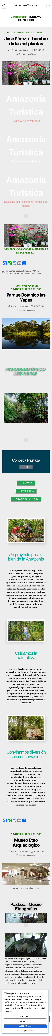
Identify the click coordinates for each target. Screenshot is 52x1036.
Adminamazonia (21, 306)
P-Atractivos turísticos (26, 286)
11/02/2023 (39, 50)
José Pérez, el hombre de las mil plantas (26, 41)
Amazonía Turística (26, 5)
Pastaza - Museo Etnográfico (26, 906)
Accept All (25, 1026)
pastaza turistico (23, 271)
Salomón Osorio (21, 50)
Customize (25, 1017)
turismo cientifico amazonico (29, 274)
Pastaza (41, 33)
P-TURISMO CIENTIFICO (24, 33)
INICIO (10, 33)
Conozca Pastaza (26, 460)
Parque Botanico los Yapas (26, 297)
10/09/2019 (39, 851)
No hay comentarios (27, 54)
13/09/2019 (39, 306)
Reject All (25, 1021)
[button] (26, 216)
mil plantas (10, 271)
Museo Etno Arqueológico (26, 842)
